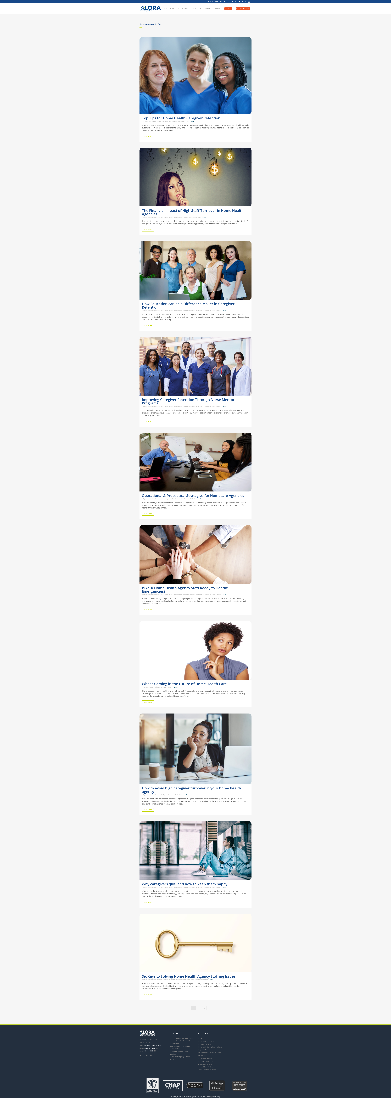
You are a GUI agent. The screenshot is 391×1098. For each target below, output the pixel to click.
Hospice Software (204, 1050)
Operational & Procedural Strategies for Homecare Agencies (193, 495)
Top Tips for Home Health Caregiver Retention (181, 118)
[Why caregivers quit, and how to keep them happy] (195, 850)
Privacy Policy (216, 1097)
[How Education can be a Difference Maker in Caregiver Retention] (195, 270)
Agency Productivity (149, 217)
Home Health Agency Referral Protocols (180, 1058)
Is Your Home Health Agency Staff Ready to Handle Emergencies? (185, 589)
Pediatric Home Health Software (209, 1053)
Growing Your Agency (149, 121)
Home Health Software (206, 1041)
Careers (226, 2)
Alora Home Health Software (180, 121)
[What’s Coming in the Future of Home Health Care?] (195, 650)
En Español (234, 2)
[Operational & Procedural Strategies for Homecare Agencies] (195, 462)
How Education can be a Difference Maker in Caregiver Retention (188, 305)
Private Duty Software (205, 1064)
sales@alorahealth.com (152, 1045)
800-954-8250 (150, 1048)
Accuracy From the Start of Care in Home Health (182, 1042)
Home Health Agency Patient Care (181, 1038)
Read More (148, 136)
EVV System (202, 1055)
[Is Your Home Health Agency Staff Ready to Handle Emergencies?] (195, 554)
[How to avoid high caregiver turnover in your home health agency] (195, 749)
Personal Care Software (206, 1067)
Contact (210, 2)
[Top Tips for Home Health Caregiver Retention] (195, 75)
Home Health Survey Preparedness (210, 1047)
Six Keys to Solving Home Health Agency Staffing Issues (188, 976)
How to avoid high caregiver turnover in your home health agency (191, 790)
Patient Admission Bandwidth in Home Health (181, 1047)
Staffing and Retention (163, 121)
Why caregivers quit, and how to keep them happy (184, 884)
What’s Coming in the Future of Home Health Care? (185, 683)
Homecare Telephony (205, 1061)
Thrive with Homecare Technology (192, 310)
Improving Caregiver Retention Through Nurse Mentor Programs (188, 401)
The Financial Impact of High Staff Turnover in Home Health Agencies (193, 212)
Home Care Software (205, 1044)
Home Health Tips (174, 499)
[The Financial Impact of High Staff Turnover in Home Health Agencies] (195, 177)
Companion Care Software (207, 1070)
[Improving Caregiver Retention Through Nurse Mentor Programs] (195, 366)
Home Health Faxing (205, 1058)
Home (200, 1038)
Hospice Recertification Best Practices (179, 1052)
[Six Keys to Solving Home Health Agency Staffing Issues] (195, 943)
